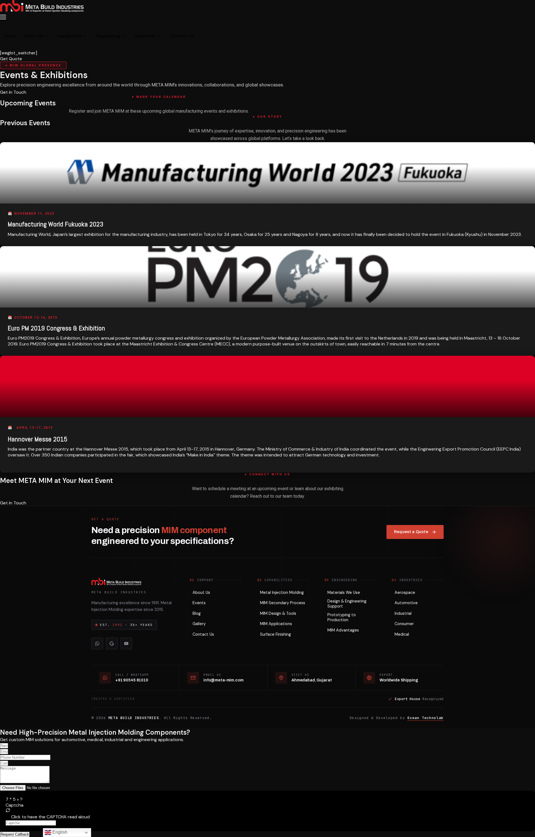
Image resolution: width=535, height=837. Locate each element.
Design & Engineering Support (346, 604)
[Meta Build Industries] (132, 581)
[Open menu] (5, 17)
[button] (267, 811)
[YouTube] (126, 643)
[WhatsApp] (97, 643)
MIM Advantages (343, 630)
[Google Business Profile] (112, 643)
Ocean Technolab (425, 717)
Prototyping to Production (341, 617)
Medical (402, 634)
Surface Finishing (275, 634)
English (59, 832)
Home (10, 36)
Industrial (403, 613)
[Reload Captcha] (8, 810)
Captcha (14, 805)
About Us (33, 36)
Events (199, 602)
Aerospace (405, 592)
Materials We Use (343, 592)
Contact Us (182, 36)
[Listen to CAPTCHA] (8, 816)
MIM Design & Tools (278, 613)
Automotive (406, 602)
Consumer (404, 623)
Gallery (199, 623)
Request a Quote (411, 532)
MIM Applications (276, 623)
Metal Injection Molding (282, 592)
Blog (197, 613)
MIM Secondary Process (282, 602)
